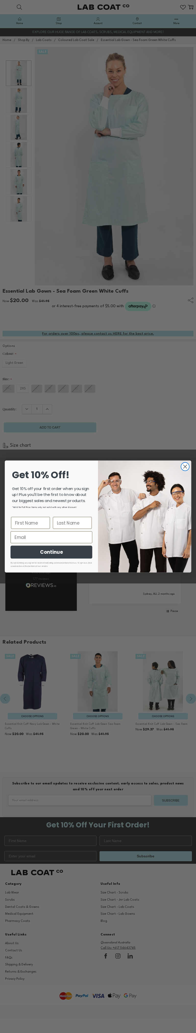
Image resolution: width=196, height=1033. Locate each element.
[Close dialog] (185, 466)
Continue (51, 552)
